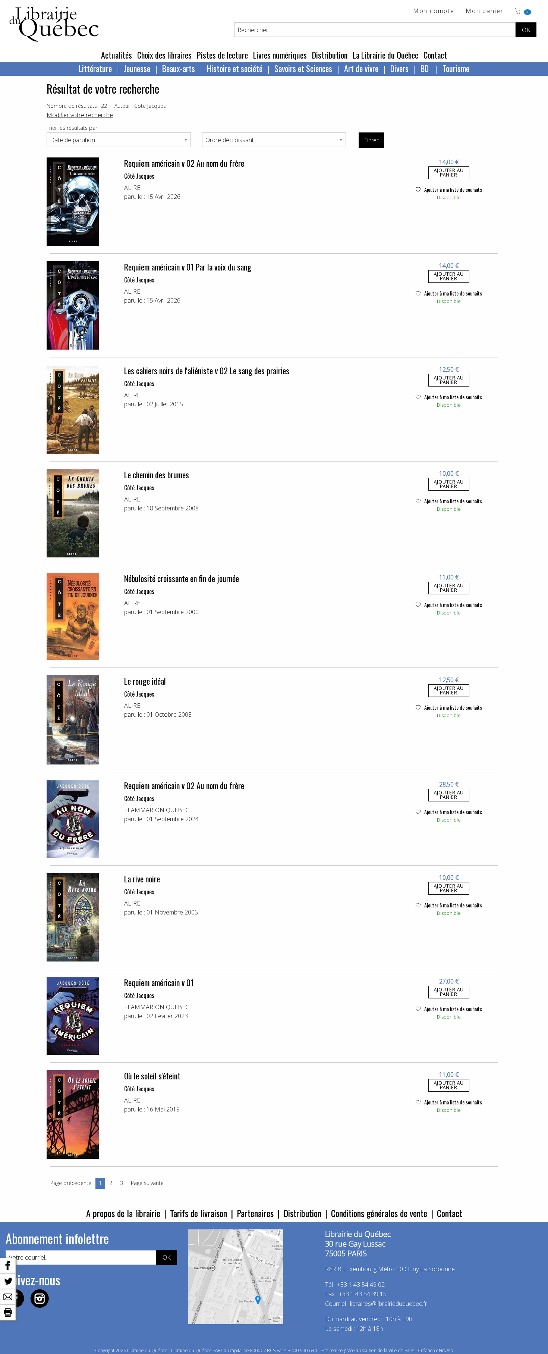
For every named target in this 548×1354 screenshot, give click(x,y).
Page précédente (70, 1182)
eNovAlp (444, 1350)
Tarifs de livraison (198, 1213)
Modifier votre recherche (80, 115)
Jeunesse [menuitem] (137, 68)
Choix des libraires (164, 55)
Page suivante (147, 1182)
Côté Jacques (139, 176)
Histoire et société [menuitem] (234, 68)
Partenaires (255, 1213)
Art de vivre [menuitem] (361, 68)
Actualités (116, 55)
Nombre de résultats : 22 (77, 105)
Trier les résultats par (72, 127)
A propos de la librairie (123, 1213)
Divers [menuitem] (399, 68)
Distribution (329, 55)
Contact (435, 55)
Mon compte (433, 11)
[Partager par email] (8, 1296)
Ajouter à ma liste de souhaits (452, 189)
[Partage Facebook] (8, 1265)
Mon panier (485, 11)
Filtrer (371, 140)
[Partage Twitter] (8, 1280)
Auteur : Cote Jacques (140, 105)
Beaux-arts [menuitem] (178, 68)
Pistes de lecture (222, 55)
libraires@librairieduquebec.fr (388, 1304)
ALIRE (132, 188)
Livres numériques (280, 55)
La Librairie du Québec (385, 55)
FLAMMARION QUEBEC (156, 810)
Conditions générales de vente (379, 1213)
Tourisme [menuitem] (456, 68)
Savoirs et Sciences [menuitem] (303, 68)
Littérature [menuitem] (95, 68)
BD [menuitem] (426, 68)
